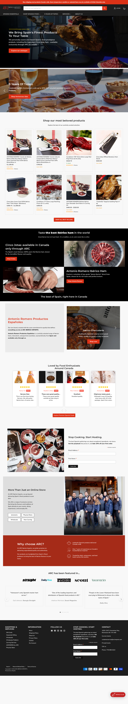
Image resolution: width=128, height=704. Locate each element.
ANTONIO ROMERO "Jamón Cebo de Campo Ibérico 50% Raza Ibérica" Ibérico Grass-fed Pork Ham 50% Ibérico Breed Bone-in (48, 159)
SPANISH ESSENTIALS (11, 14)
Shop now (93, 341)
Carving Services (11, 642)
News (30, 630)
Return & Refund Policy (19, 666)
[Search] (104, 8)
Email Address (73, 450)
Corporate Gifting (11, 635)
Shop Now (15, 97)
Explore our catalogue (19, 51)
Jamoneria (14, 515)
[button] (62, 410)
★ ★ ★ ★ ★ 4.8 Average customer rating (19, 29)
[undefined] (71, 328)
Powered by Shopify (10, 670)
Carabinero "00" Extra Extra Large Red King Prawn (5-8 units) (78, 158)
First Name (72, 458)
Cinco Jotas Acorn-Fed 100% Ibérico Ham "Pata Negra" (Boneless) (18, 202)
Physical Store (27, 515)
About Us (32, 635)
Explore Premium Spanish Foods (64, 415)
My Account (32, 643)
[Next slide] (123, 90)
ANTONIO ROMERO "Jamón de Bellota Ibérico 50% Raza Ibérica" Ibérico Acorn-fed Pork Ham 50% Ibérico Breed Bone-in (19, 159)
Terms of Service (32, 666)
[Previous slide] (5, 90)
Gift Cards (9, 632)
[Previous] (7, 599)
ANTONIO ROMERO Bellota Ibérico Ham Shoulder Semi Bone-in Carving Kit (78, 203)
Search (8, 666)
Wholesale (14, 520)
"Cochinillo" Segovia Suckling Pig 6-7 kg (108, 202)
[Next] (121, 599)
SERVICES (66, 14)
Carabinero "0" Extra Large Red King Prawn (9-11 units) (48, 202)
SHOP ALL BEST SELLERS (64, 220)
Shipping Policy (33, 633)
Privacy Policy (33, 638)
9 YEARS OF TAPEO (51, 14)
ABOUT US (79, 14)
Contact (31, 640)
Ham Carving (28, 520)
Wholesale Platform (12, 640)
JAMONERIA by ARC (12, 645)
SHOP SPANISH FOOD (31, 14)
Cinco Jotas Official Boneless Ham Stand (107, 158)
